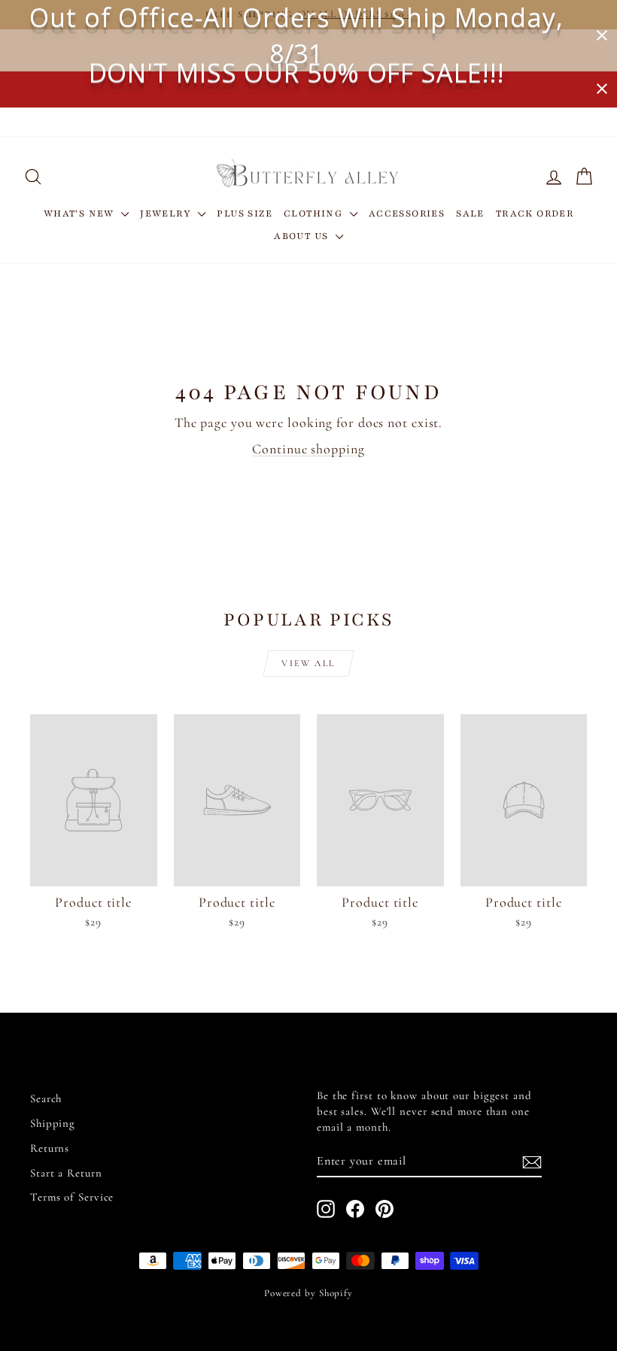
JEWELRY (167, 213)
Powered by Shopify (308, 1293)
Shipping (52, 1123)
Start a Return (66, 1173)
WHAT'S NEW (80, 213)
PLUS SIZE (244, 213)
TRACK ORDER (534, 213)
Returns (49, 1148)
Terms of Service (72, 1197)
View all (308, 663)
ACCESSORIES (407, 213)
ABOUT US (303, 236)
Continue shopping (308, 449)
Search (46, 1098)
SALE (470, 213)
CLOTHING (315, 213)
